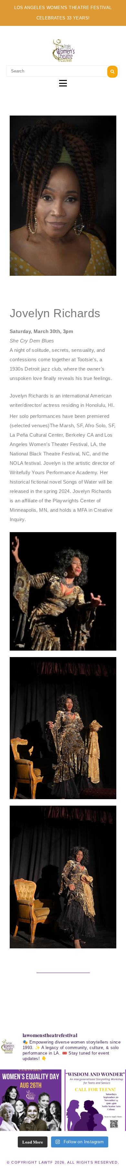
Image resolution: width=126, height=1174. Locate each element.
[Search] (112, 72)
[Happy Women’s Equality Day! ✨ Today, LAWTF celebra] (30, 1100)
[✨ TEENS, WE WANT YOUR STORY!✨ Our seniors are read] (95, 1100)
